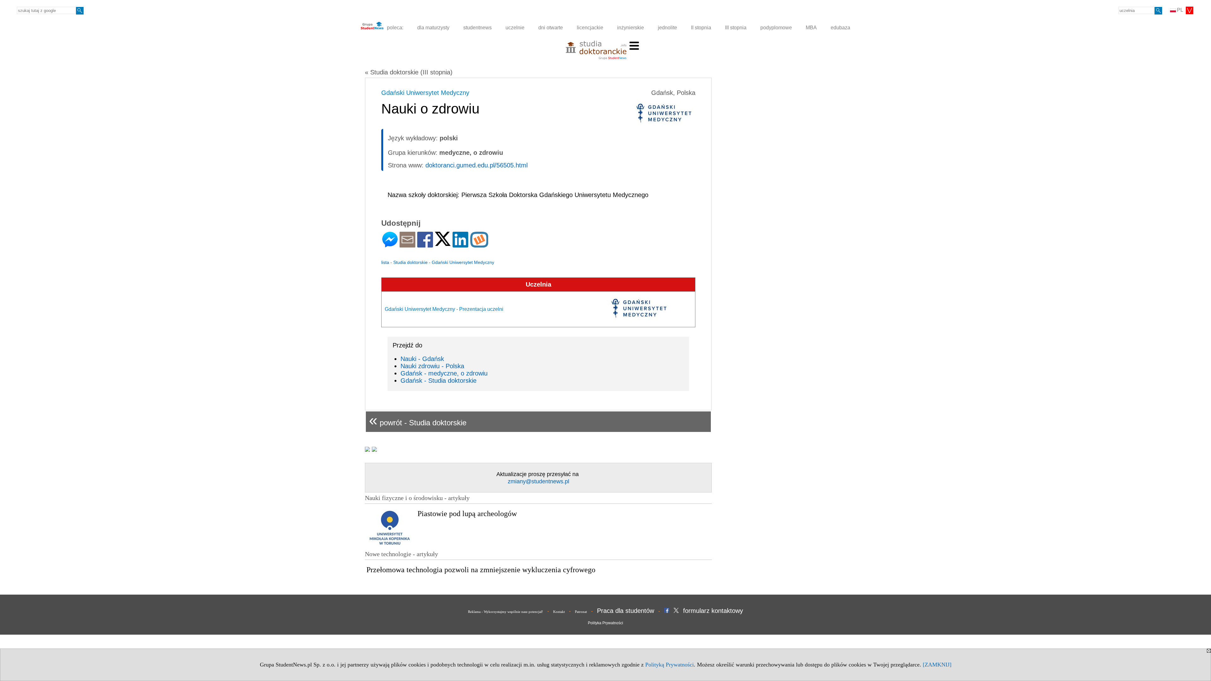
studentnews (477, 27)
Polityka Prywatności (605, 623)
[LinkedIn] (460, 245)
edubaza (840, 27)
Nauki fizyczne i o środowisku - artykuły (417, 497)
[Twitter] (443, 243)
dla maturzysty (433, 27)
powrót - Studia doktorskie (417, 420)
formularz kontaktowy (713, 610)
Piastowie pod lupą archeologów (467, 513)
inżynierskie (630, 27)
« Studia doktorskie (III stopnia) (409, 72)
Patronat (581, 612)
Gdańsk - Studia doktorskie (439, 380)
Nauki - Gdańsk (422, 358)
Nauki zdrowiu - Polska (432, 366)
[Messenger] (390, 245)
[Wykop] (479, 245)
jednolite (667, 27)
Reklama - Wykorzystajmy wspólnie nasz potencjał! (505, 612)
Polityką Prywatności (669, 664)
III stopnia (735, 27)
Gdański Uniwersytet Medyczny (425, 92)
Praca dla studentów (625, 610)
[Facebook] (425, 245)
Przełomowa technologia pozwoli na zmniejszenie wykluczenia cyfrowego (480, 570)
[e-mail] (407, 245)
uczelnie (515, 27)
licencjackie (590, 27)
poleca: (394, 27)
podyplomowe (776, 27)
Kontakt (559, 612)
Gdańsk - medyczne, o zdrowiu (444, 373)
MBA (811, 27)
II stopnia (701, 27)
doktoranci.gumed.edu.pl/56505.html (476, 165)
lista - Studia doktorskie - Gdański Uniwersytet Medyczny (437, 262)
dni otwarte (550, 27)
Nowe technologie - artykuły (401, 553)
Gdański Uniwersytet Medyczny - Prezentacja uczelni (444, 309)
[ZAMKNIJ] (937, 664)
